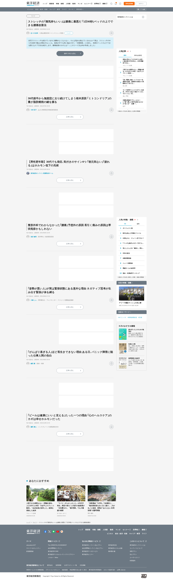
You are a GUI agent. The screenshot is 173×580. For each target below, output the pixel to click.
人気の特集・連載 (126, 220)
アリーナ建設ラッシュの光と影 (130, 303)
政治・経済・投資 (41, 9)
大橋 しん (34, 300)
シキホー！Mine (53, 557)
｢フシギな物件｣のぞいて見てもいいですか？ (134, 243)
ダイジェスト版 (128, 228)
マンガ (80, 3)
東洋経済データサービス (90, 551)
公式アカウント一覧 (70, 565)
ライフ (64, 9)
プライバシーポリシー (53, 570)
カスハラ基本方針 (109, 570)
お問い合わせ (121, 570)
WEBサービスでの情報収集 (35, 570)
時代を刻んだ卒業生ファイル (132, 233)
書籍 (104, 3)
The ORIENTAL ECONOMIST (57, 545)
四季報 (96, 3)
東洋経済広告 (112, 545)
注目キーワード (124, 312)
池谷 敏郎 (34, 236)
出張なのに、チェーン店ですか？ (133, 238)
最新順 (51, 3)
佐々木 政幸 (34, 33)
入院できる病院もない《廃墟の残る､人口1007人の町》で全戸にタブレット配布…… (133, 71)
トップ (45, 3)
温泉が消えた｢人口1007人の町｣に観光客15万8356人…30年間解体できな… (133, 61)
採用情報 (58, 565)
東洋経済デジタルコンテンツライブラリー (61, 554)
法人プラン (133, 554)
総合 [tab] (125, 55)
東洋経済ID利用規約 (95, 570)
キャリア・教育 (55, 9)
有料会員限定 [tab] (138, 55)
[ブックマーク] (111, 33)
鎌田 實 (33, 363)
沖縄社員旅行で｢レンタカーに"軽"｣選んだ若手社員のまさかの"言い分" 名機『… (133, 102)
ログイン (141, 3)
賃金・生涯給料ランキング (131, 273)
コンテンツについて (136, 548)
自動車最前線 (127, 258)
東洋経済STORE (53, 551)
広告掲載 (82, 565)
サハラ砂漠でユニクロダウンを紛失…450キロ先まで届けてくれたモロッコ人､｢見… (133, 91)
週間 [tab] (138, 224)
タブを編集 (142, 9)
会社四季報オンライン (55, 548)
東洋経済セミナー (87, 554)
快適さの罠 (132, 344)
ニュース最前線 (128, 263)
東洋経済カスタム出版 (115, 548)
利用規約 (132, 560)
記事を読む (70, 117)
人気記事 (122, 51)
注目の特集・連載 (124, 283)
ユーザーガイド (135, 557)
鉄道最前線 (30, 551)
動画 (74, 3)
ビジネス (30, 9)
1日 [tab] (125, 223)
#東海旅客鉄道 (132, 317)
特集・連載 (60, 3)
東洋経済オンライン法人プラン (92, 545)
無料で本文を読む (70, 53)
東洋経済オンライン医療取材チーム (42, 173)
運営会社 (50, 565)
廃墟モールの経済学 (129, 268)
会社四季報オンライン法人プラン (92, 548)
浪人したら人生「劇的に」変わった (134, 248)
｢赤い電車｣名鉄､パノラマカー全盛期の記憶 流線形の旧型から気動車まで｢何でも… (133, 81)
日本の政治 (126, 253)
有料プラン (133, 551)
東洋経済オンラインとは (125, 17)
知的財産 (65, 570)
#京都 (140, 317)
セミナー (87, 3)
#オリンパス (122, 317)
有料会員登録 (129, 3)
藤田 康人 (34, 427)
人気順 (68, 3)
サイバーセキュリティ (33, 548)
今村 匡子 (34, 110)
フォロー (68, 33)
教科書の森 (111, 551)
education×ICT (31, 545)
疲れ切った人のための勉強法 (136, 330)
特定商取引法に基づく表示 (78, 570)
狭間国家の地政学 (134, 358)
